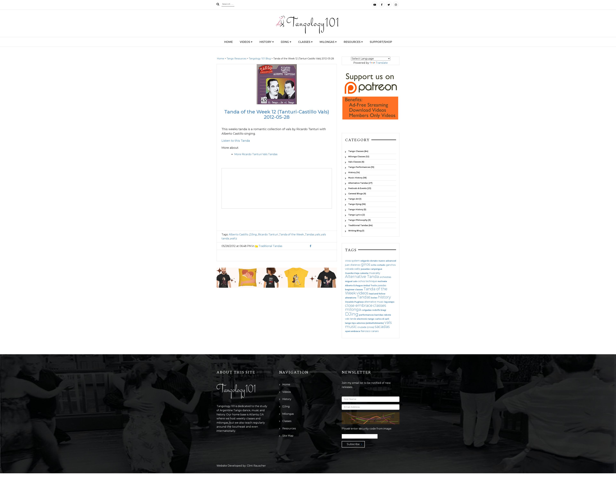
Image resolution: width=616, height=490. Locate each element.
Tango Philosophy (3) (359, 220)
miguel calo (351, 281)
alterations (350, 298)
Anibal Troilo (370, 286)
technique (371, 281)
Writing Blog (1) (356, 230)
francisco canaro (370, 331)
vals (317, 234)
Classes (304, 41)
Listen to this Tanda (236, 140)
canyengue (376, 269)
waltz (233, 238)
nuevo (381, 261)
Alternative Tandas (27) (360, 183)
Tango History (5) (357, 209)
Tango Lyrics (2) (356, 215)
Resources (352, 41)
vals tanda (350, 319)
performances (366, 315)
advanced (391, 261)
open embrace (352, 331)
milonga (353, 309)
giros (365, 264)
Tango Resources (236, 58)
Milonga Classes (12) (358, 156)
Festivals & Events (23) (359, 188)
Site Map (287, 435)
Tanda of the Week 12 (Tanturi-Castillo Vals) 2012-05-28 (276, 114)
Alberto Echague (354, 286)
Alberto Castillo (238, 234)
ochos (361, 281)
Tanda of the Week (291, 234)
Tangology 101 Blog (260, 58)
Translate (382, 62)
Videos (245, 41)
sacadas (382, 326)
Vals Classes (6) (356, 162)
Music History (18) (357, 177)
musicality (374, 273)
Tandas (309, 234)
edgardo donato (369, 261)
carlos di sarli (382, 319)
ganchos (391, 265)
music (351, 326)
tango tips (350, 323)
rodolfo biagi (379, 310)
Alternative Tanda (362, 276)
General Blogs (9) (357, 193)
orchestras (385, 277)
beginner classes (354, 290)
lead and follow (377, 294)
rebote (387, 315)
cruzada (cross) (365, 327)
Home (228, 41)
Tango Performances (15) (361, 167)
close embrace (358, 305)
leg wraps (389, 302)
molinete (382, 281)
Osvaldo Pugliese (354, 302)
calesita (364, 273)
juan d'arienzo (352, 265)
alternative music (374, 302)
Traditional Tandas (270, 246)
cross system (352, 260)
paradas (382, 285)
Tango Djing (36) (357, 204)
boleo (374, 298)
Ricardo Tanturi (268, 234)
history (384, 297)
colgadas (367, 310)
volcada (349, 269)
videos (362, 293)
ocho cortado (378, 265)
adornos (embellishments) (370, 323)
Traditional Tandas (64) (360, 225)
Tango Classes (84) (358, 151)
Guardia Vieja (352, 273)
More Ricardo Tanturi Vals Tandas (255, 154)
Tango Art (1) (354, 199)
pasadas (365, 269)
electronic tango (365, 319)
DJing (285, 41)
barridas (378, 315)
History (265, 41)
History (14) (354, 172)
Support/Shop (381, 41)
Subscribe (353, 444)
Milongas (327, 41)
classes (379, 305)
